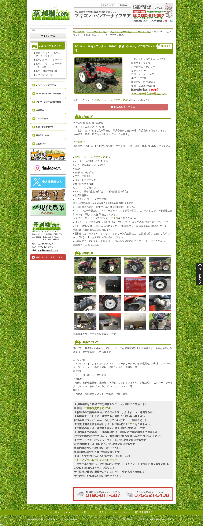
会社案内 (54, 512)
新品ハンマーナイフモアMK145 (111, 100)
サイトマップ (70, 512)
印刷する (165, 46)
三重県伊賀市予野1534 (97, 408)
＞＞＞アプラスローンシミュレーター (95, 459)
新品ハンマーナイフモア (49, 60)
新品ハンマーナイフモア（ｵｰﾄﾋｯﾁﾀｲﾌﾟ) (49, 65)
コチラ (114, 218)
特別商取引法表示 (144, 512)
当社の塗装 (79, 142)
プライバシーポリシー (119, 512)
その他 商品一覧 (44, 75)
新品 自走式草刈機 (46, 71)
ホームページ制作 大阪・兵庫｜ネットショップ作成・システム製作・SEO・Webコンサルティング (142, 519)
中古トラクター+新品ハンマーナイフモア (49, 54)
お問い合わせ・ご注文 (92, 512)
